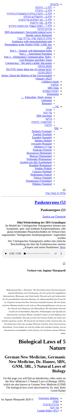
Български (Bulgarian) (39, 152)
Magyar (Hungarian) (41, 156)
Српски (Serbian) (42, 171)
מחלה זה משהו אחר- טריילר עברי (34, 38)
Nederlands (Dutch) (41, 174)
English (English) (42, 134)
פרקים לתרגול (44, 29)
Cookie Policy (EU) (48, 410)
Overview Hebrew (48, 398)
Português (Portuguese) (39, 159)
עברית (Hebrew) (43, 146)
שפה (56, 128)
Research (47, 103)
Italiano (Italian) (43, 140)
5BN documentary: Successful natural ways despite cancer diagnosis (28, 34)
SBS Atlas (53, 87)
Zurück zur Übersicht (54, 216)
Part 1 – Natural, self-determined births (31, 50)
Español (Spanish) (42, 137)
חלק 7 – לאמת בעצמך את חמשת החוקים (30, 25)
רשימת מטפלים (51, 91)
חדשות (48, 125)
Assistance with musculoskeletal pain (32, 41)
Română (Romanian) (40, 165)
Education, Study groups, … (36, 97)
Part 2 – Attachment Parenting (35, 53)
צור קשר (47, 112)
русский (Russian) (41, 143)
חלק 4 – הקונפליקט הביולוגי (37, 16)
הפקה (56, 401)
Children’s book (50, 81)
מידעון (48, 118)
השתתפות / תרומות (41, 121)
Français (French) (42, 149)
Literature (46, 100)
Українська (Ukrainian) (39, 180)
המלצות (55, 84)
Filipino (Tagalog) (42, 183)
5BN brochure (44, 115)
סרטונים (54, 4)
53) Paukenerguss (50, 202)
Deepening (53, 94)
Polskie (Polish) (43, 168)
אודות (49, 109)
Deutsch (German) (42, 131)
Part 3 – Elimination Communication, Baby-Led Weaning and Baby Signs (28, 58)
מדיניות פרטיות (51, 404)
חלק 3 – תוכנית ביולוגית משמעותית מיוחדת (29, 13)
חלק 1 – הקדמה (43, 7)
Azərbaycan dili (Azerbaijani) (36, 162)
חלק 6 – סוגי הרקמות (41, 22)
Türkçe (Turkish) (43, 177)
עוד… (55, 106)
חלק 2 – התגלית (43, 10)
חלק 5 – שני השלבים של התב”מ (35, 19)
